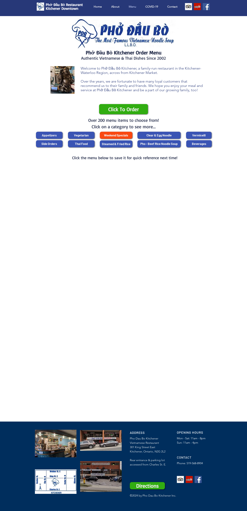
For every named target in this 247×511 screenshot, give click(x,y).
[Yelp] (197, 6)
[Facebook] (206, 6)
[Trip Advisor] (188, 6)
